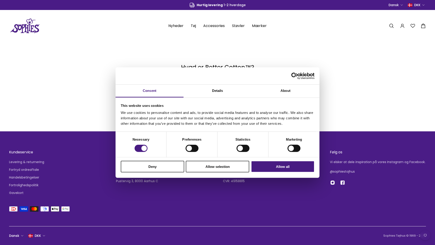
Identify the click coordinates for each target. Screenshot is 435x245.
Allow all (283, 167)
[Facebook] (343, 183)
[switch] (192, 148)
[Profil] (402, 26)
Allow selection (217, 167)
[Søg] (391, 26)
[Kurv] (423, 26)
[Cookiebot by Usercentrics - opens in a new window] (294, 75)
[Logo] (25, 26)
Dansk (14, 235)
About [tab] (285, 91)
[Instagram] (333, 183)
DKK (38, 235)
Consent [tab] (149, 91)
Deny (152, 167)
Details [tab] (217, 91)
